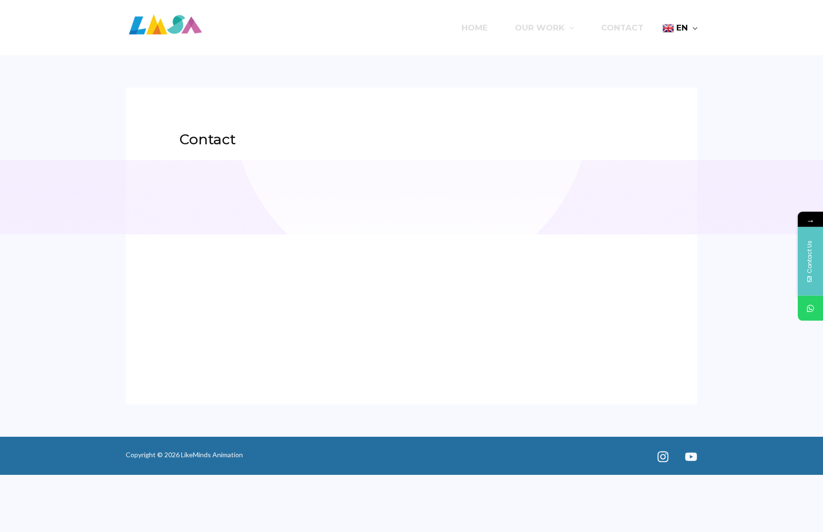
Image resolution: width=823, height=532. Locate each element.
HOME (475, 27)
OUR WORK (539, 27)
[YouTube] (691, 457)
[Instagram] (663, 457)
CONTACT (622, 27)
